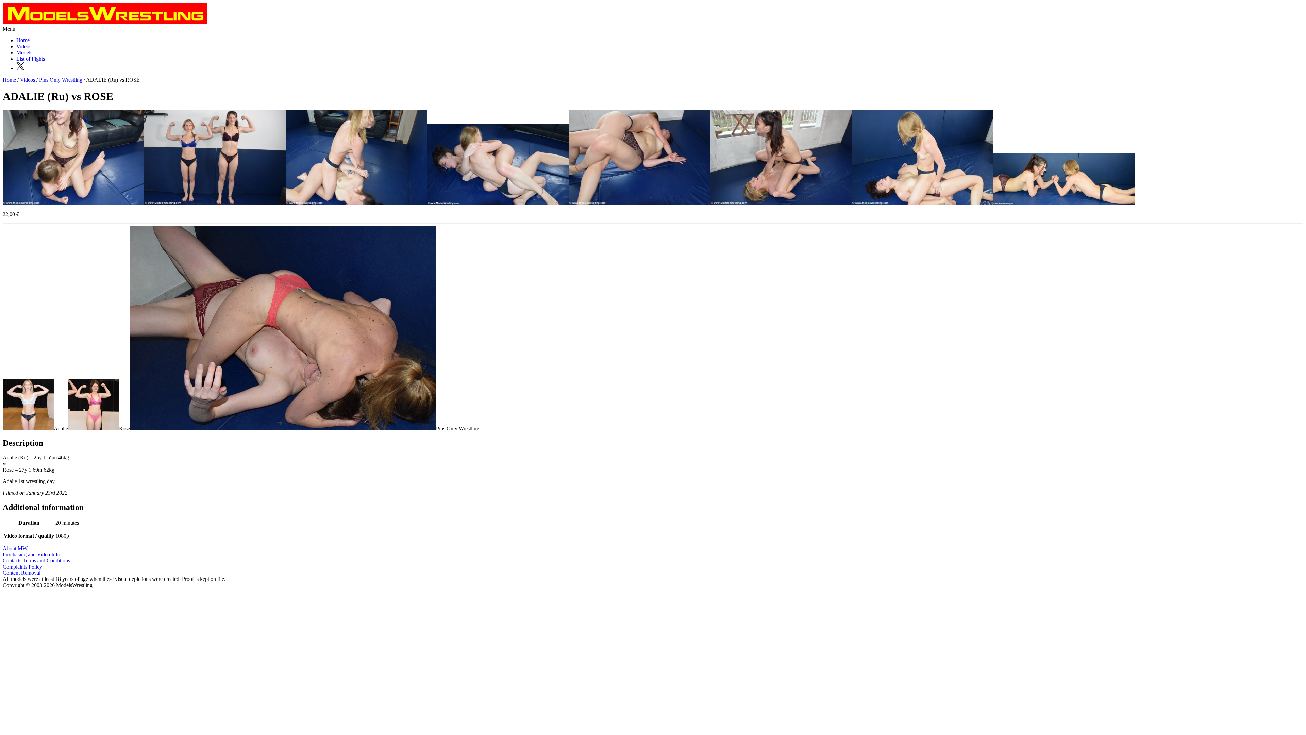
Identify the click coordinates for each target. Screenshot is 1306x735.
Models (24, 52)
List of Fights (30, 59)
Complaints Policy (22, 567)
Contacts (12, 561)
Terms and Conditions (46, 561)
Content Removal (21, 573)
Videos (23, 46)
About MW (15, 548)
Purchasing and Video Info (31, 554)
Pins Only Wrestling (60, 80)
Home (23, 40)
